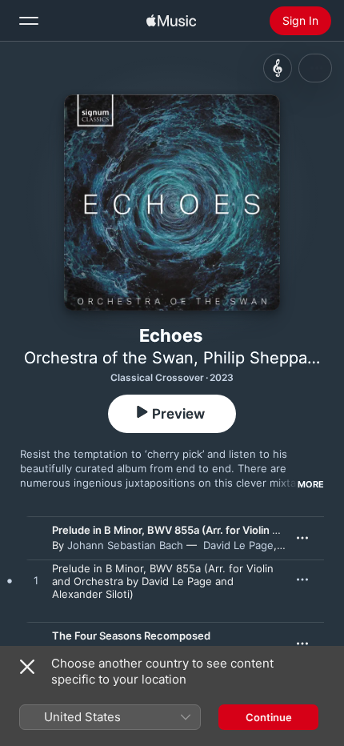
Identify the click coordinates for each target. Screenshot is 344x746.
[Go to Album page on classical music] (277, 68)
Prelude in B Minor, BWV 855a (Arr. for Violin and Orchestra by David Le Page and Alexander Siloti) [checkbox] (163, 581)
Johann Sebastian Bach (125, 545)
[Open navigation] (28, 20)
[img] (171, 21)
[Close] (27, 667)
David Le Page (238, 545)
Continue (269, 717)
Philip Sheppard (262, 357)
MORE (311, 484)
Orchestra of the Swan (109, 357)
